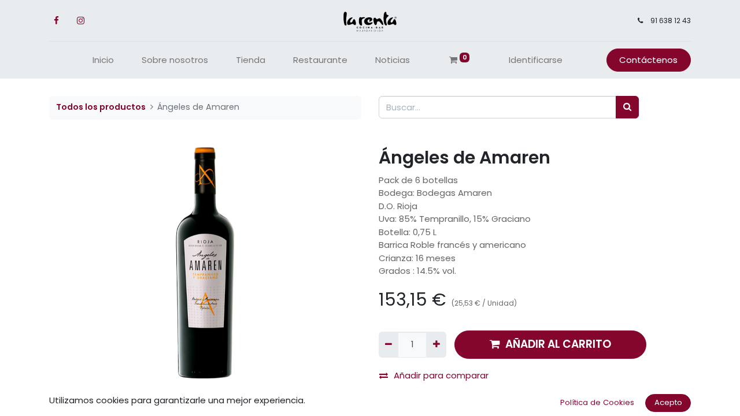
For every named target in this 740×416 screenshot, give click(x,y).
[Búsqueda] (627, 107)
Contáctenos (648, 60)
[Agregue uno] (436, 345)
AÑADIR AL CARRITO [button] (558, 344)
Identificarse (536, 60)
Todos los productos (101, 107)
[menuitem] (103, 60)
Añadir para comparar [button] (441, 375)
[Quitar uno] (388, 345)
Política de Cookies (597, 402)
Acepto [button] (668, 402)
